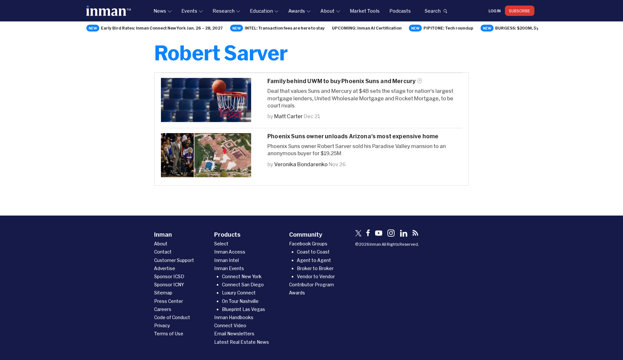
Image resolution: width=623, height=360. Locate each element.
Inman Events (229, 268)
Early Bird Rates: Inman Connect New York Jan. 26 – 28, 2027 (162, 28)
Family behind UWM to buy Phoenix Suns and (341, 81)
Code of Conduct (172, 317)
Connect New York (242, 276)
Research (224, 11)
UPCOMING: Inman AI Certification (367, 28)
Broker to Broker (315, 268)
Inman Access (229, 251)
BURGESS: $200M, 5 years (521, 28)
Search (432, 11)
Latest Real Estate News (241, 342)
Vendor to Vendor (316, 276)
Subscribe (520, 10)
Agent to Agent (314, 260)
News (159, 11)
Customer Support (174, 260)
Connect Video (230, 325)
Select (221, 243)
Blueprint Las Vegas (243, 309)
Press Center (168, 301)
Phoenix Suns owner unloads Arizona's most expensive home (353, 136)
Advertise (164, 268)
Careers (162, 309)
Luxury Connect (239, 292)
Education (261, 11)
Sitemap (163, 292)
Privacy (162, 325)
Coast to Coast (313, 251)
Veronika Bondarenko (301, 164)
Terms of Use (168, 333)
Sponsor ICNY (169, 284)
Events (189, 11)
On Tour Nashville (240, 301)
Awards (296, 11)
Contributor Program (311, 284)
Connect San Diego (243, 284)
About (327, 11)
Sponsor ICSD (169, 276)
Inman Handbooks (233, 317)
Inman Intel (226, 260)
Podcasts (400, 11)
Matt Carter (288, 116)
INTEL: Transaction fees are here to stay (285, 28)
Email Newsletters (234, 333)
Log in (495, 10)
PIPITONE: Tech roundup (448, 28)
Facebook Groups (308, 243)
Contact (163, 251)
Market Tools (365, 11)
